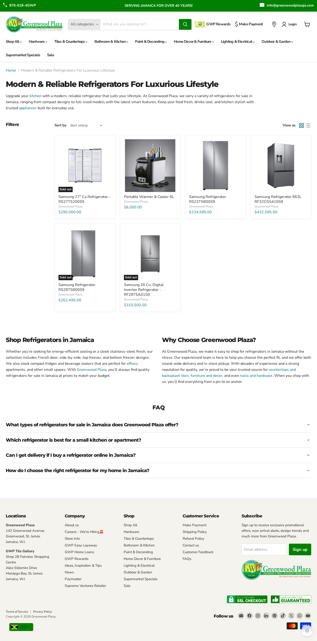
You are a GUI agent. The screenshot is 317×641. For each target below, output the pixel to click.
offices (132, 363)
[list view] (308, 125)
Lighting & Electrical (237, 41)
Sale (50, 55)
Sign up (300, 549)
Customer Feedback (198, 552)
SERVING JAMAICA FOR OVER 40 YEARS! (159, 5)
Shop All (13, 41)
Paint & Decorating (150, 41)
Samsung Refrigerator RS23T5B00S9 (207, 199)
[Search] (185, 24)
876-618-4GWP (22, 5)
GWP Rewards (76, 558)
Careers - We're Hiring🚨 (84, 531)
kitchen (35, 96)
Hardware (37, 41)
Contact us (191, 545)
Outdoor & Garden (276, 41)
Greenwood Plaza (70, 206)
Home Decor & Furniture (193, 41)
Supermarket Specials (23, 55)
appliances (28, 108)
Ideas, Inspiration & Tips (83, 565)
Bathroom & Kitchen (110, 41)
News (69, 572)
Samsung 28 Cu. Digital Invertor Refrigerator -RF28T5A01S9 (144, 289)
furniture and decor (206, 375)
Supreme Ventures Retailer (85, 585)
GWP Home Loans (79, 552)
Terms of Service (17, 612)
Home (11, 70)
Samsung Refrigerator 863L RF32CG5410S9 (278, 199)
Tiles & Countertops (70, 41)
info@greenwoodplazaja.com (290, 5)
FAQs (187, 558)
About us (72, 525)
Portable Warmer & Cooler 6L (149, 196)
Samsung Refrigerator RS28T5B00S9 (76, 287)
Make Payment (194, 525)
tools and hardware (256, 375)
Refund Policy (193, 538)
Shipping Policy (195, 531)
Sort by (60, 125)
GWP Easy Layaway (81, 545)
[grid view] (301, 125)
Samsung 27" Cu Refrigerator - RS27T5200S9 (84, 199)
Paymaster (73, 579)
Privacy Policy (42, 612)
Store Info (72, 538)
